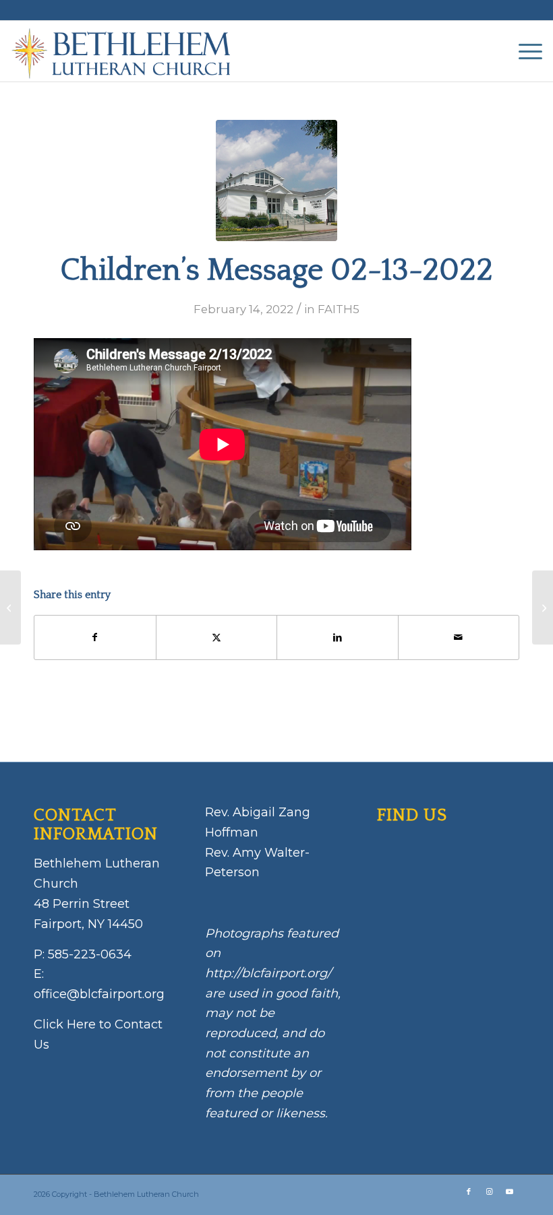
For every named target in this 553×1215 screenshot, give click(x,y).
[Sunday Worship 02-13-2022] (10, 607)
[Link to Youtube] (509, 1191)
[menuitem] (523, 51)
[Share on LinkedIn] (337, 637)
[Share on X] (216, 637)
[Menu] (523, 51)
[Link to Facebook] (469, 1191)
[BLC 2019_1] (276, 180)
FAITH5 (338, 309)
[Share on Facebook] (95, 637)
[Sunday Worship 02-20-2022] (542, 607)
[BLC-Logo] (127, 51)
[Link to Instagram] (489, 1191)
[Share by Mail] (459, 637)
